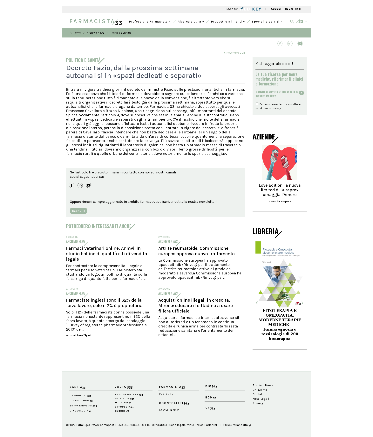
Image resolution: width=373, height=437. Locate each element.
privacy (276, 108)
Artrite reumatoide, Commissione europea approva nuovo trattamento (196, 250)
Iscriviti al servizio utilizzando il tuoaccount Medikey (277, 93)
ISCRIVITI (78, 211)
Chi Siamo (260, 390)
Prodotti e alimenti (227, 21)
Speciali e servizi (266, 21)
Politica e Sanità (121, 32)
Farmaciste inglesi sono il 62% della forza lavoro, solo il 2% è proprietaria (104, 302)
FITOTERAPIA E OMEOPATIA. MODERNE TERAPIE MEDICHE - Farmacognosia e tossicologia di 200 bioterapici (280, 325)
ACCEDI (276, 8)
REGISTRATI (293, 8)
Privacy (258, 403)
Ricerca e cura (190, 21)
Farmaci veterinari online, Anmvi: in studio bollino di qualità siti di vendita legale (106, 253)
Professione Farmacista (149, 21)
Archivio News (95, 32)
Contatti (258, 394)
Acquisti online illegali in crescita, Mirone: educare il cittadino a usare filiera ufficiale (195, 305)
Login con (232, 8)
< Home (75, 32)
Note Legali (261, 398)
